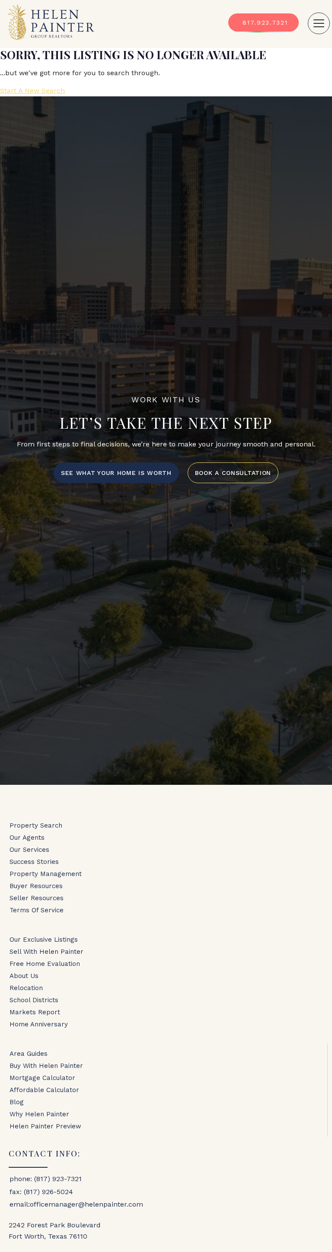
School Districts (34, 1000)
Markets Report (35, 1012)
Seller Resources (37, 898)
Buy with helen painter (46, 1066)
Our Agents (27, 837)
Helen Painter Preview (45, 1126)
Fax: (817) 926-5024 (41, 1192)
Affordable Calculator (44, 1090)
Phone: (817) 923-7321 (46, 1179)
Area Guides (29, 1054)
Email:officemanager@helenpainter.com (76, 1204)
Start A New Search (32, 90)
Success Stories (34, 862)
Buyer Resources (36, 886)
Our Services (29, 850)
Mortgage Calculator (42, 1078)
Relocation (26, 988)
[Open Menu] (319, 23)
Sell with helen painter (46, 952)
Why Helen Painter (39, 1114)
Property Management (46, 874)
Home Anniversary (39, 1024)
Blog (17, 1102)
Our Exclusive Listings (44, 939)
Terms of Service (37, 910)
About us (24, 976)
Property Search (36, 825)
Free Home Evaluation (45, 964)
